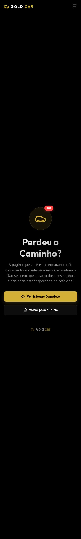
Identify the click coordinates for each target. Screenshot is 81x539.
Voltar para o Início (43, 310)
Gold (22, 6)
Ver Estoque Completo (43, 296)
